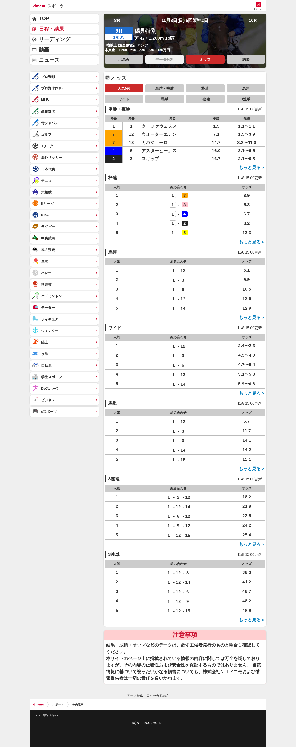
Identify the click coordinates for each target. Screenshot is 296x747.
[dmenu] (38, 704)
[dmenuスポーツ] (50, 5)
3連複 (205, 99)
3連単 (245, 99)
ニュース (49, 60)
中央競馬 (77, 704)
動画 (44, 49)
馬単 (164, 99)
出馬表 (124, 59)
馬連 (246, 88)
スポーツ (58, 704)
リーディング (55, 39)
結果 (246, 59)
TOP (44, 18)
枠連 (205, 88)
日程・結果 (51, 29)
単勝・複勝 (164, 88)
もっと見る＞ (252, 167)
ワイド (124, 99)
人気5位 (124, 88)
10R (253, 20)
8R (117, 20)
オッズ (205, 59)
